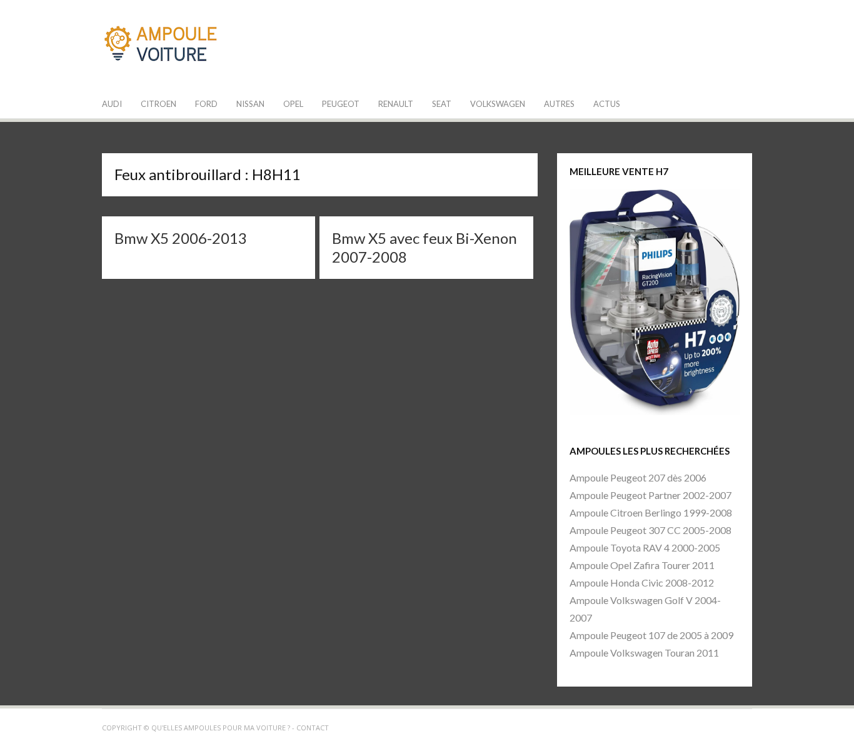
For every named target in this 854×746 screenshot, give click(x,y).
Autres (559, 104)
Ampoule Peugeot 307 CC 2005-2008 (650, 530)
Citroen (158, 104)
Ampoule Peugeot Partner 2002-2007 (650, 495)
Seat (441, 104)
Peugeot (340, 104)
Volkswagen (497, 104)
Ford (206, 104)
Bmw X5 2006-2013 (180, 238)
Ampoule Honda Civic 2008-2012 (642, 582)
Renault (395, 104)
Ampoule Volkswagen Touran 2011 (644, 652)
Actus (606, 104)
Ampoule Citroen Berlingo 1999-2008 (651, 512)
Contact (312, 727)
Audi (112, 104)
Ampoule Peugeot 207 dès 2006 (638, 477)
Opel (293, 104)
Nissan (250, 104)
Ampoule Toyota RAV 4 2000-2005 (645, 547)
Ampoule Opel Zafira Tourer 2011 (642, 565)
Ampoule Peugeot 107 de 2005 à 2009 (651, 635)
